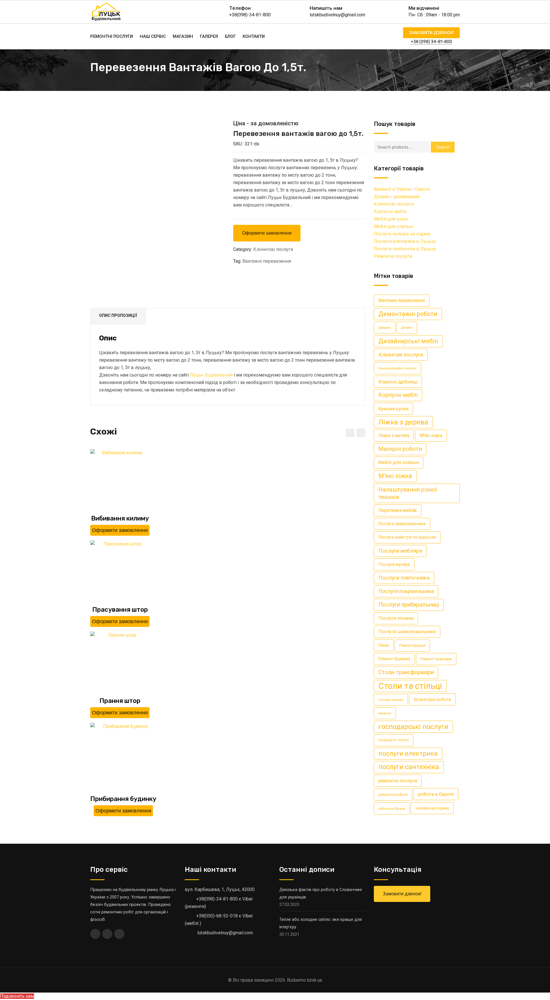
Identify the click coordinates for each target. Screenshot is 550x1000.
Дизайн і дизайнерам (396, 196)
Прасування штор (120, 609)
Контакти (254, 36)
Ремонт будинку (394, 658)
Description (118, 316)
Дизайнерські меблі (408, 341)
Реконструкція (412, 645)
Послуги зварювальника (402, 523)
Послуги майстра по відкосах (407, 537)
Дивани (384, 327)
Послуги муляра (394, 564)
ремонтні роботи (393, 794)
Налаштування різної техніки (407, 493)
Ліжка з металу (393, 435)
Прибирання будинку (123, 799)
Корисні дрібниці (397, 382)
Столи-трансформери (406, 672)
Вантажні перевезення (266, 261)
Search (442, 147)
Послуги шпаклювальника (407, 631)
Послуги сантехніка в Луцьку (405, 249)
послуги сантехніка (408, 767)
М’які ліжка (395, 475)
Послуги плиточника (404, 577)
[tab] (118, 316)
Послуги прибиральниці (408, 604)
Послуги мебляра (400, 550)
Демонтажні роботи (407, 313)
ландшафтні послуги (393, 740)
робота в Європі (436, 794)
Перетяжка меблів (397, 510)
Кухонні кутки (393, 409)
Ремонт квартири (436, 659)
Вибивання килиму (120, 518)
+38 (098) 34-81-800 (431, 41)
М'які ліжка (431, 435)
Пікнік (383, 645)
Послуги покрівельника (406, 591)
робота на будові (391, 808)
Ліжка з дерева (403, 422)
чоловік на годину (432, 808)
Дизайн (406, 328)
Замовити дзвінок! (431, 32)
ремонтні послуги (397, 780)
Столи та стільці (410, 686)
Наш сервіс (153, 36)
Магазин (183, 36)
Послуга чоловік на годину (402, 234)
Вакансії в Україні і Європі (402, 189)
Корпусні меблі (390, 211)
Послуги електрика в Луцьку (405, 241)
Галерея (209, 36)
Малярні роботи (400, 449)
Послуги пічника (395, 618)
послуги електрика (408, 753)
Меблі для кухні (391, 219)
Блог (230, 36)
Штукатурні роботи (432, 699)
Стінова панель (390, 700)
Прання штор (119, 701)
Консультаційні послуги (397, 368)
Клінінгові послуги (273, 249)
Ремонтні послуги (111, 36)
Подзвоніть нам (17, 996)
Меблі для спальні (393, 226)
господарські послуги (413, 727)
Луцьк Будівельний (212, 375)
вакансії (384, 713)
